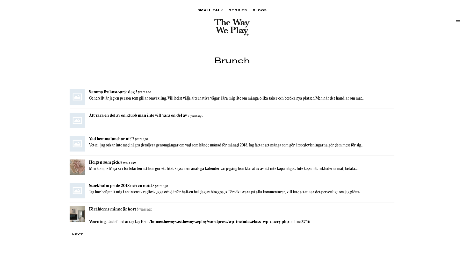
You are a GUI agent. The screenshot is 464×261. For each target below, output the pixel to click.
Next (77, 234)
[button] (457, 22)
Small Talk (210, 10)
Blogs (260, 10)
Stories (238, 10)
